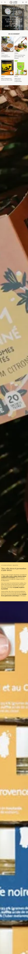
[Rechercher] (5, 2)
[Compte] (23, 2)
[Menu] (1, 2)
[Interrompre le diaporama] (12, 28)
